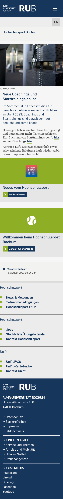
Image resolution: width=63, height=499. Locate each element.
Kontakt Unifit (16, 371)
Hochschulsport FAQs (21, 307)
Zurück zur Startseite (31, 232)
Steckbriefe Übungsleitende (25, 334)
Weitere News (31, 180)
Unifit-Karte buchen (19, 366)
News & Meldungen (19, 297)
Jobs (9, 329)
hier (56, 137)
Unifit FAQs (14, 361)
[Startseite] (19, 8)
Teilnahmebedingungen (22, 302)
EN (56, 22)
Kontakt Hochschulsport (23, 339)
